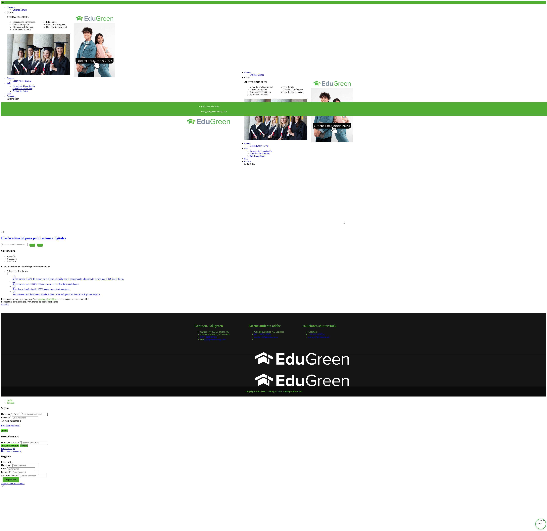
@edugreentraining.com (214, 339)
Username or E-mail (10, 442)
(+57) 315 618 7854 (210, 106)
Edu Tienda (51, 22)
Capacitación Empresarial (24, 22)
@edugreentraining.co (215, 111)
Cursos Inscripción (21, 24)
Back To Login (8, 448)
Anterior (5, 304)
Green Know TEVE (22, 81)
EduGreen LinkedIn (22, 29)
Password (5, 417)
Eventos (10, 78)
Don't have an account (11, 451)
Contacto (11, 96)
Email (3, 469)
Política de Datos (20, 91)
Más (9, 83)
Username (5, 465)
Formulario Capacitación (24, 86)
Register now (10, 480)
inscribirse (51, 299)
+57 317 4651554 (316, 334)
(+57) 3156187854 (208, 337)
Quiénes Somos (20, 10)
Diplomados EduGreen (23, 27)
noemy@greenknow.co (318, 337)
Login (9, 400)
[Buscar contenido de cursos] (32, 245)
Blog (9, 93)
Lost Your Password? (10, 425)
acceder (41, 299)
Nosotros (11, 7)
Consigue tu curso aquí (56, 27)
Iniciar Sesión (13, 99)
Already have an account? (13, 483)
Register (10, 402)
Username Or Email (10, 414)
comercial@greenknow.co (266, 337)
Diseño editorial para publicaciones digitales (33, 238)
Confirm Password (9, 475)
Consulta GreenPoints (22, 88)
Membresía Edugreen (55, 24)
